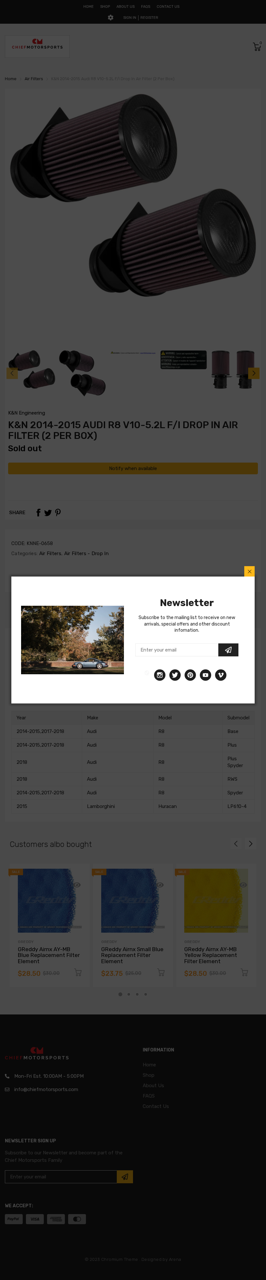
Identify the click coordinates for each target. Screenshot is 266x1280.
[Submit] (228, 649)
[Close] (249, 571)
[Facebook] (147, 675)
